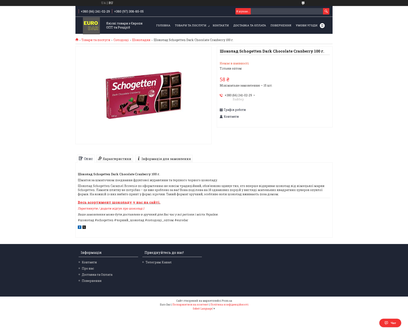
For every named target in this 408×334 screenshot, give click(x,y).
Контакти (221, 25)
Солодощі (121, 40)
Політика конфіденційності (229, 304)
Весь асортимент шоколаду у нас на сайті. (119, 202)
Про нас (88, 268)
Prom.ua (227, 300)
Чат (393, 323)
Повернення (281, 25)
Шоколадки (141, 40)
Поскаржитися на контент (190, 304)
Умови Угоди (306, 25)
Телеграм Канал (159, 262)
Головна (163, 25)
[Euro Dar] (91, 25)
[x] (84, 228)
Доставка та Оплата (249, 25)
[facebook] (79, 228)
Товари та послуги (190, 25)
